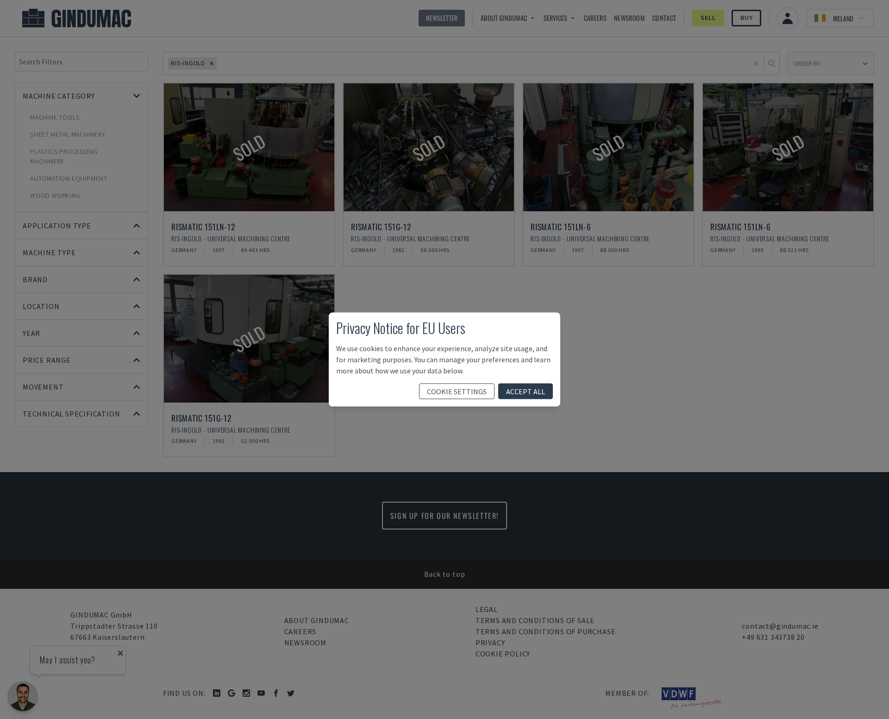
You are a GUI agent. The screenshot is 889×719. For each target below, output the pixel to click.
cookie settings (457, 391)
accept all (525, 391)
